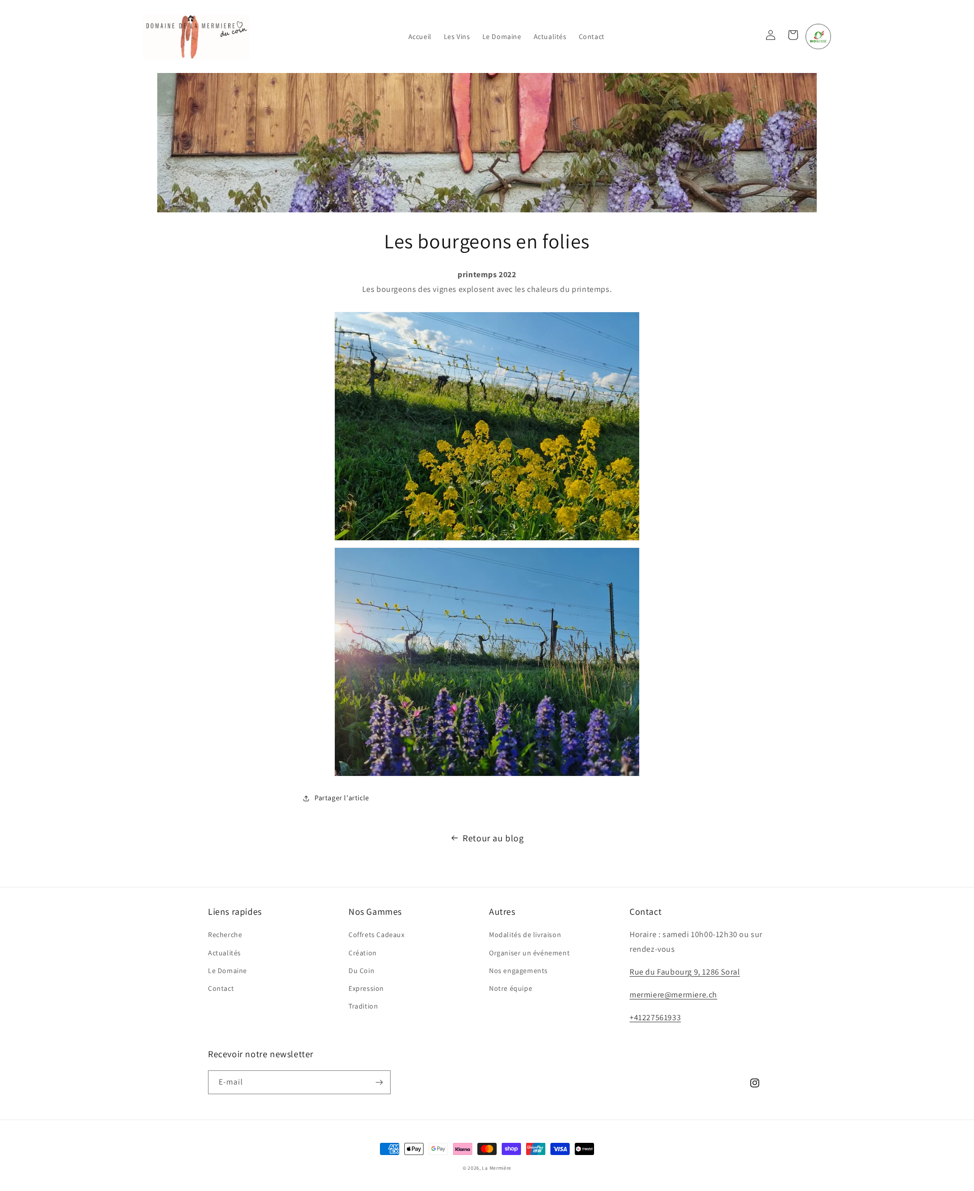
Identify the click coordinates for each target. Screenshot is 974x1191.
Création (363, 952)
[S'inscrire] (379, 1082)
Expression (366, 988)
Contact (221, 988)
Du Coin (361, 970)
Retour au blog (493, 838)
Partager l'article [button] (342, 797)
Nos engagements (518, 970)
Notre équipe (510, 988)
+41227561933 (655, 1017)
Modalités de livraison (525, 934)
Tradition (363, 1006)
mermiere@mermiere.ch (673, 994)
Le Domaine (227, 970)
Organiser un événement (529, 952)
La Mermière (496, 1168)
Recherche (225, 934)
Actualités (224, 952)
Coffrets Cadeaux (377, 934)
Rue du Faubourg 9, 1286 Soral (685, 971)
